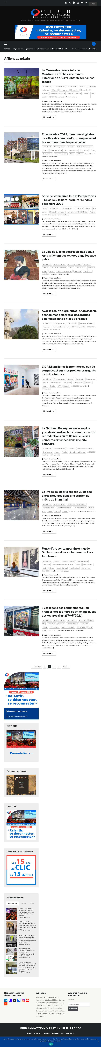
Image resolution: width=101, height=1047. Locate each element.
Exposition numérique (64, 508)
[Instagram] (78, 2)
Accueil (29, 1033)
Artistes (82, 86)
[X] (69, 2)
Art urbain (87, 264)
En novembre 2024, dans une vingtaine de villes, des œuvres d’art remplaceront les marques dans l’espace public (69, 138)
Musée (86, 93)
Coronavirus (52, 624)
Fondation (67, 382)
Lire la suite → (48, 117)
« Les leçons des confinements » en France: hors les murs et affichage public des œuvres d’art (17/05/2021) (69, 611)
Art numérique (72, 86)
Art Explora (83, 620)
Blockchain (79, 379)
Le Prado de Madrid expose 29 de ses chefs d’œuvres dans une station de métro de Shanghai (67, 495)
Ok (51, 1044)
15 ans (45, 208)
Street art (77, 271)
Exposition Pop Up (80, 508)
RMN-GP (80, 154)
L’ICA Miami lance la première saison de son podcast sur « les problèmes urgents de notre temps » (69, 370)
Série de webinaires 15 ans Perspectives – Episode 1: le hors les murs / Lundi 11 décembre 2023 (69, 199)
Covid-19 (61, 624)
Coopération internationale (76, 504)
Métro (50, 511)
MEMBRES (55, 1033)
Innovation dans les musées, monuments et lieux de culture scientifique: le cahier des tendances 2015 (27, 952)
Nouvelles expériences (77, 452)
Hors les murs (63, 90)
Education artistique (71, 150)
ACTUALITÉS (47, 86)
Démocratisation (56, 150)
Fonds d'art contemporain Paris (63, 564)
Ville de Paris (85, 568)
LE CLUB (47, 1033)
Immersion (74, 90)
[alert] (21, 716)
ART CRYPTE (72, 620)
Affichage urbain (59, 86)
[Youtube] (82, 2)
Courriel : (71, 1000)
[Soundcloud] (86, 2)
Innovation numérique (57, 93)
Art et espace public (74, 264)
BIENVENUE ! (38, 1033)
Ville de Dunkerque (68, 627)
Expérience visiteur (86, 323)
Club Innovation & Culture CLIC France (50, 1028)
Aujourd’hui (12, 903)
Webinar (92, 212)
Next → (66, 667)
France (92, 150)
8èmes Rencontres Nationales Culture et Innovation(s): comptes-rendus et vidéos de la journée (26, 912)
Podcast (66, 386)
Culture (54, 90)
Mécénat (88, 382)
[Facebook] (73, 2)
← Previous (36, 667)
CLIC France (79, 208)
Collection (71, 147)
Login (93, 4)
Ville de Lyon (81, 627)
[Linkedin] (10, 1000)
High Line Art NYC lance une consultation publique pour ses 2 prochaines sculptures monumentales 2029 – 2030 (27, 938)
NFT (59, 386)
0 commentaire (71, 97)
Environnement (56, 382)
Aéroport (57, 561)
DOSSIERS (84, 624)
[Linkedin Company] (65, 2)
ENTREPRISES (72, 323)
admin (63, 97)
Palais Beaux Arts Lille (64, 271)
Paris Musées (74, 568)
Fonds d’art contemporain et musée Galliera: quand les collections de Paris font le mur (68, 552)
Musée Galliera (62, 568)
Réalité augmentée (78, 327)
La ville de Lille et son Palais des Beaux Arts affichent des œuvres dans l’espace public (69, 255)
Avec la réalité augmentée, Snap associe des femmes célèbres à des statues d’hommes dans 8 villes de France (69, 314)
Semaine (24, 903)
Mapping (70, 93)
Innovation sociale (61, 154)
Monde (78, 93)
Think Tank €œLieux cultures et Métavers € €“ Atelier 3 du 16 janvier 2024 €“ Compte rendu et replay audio (27, 925)
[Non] (99, 1042)
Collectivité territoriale (84, 147)
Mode (45, 568)
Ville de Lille (87, 271)
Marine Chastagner (65, 631)
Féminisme (46, 327)
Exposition (84, 150)
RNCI (62, 1033)
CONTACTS (70, 1033)
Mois (32, 903)
